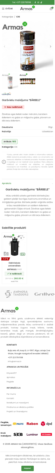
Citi (18, 16)
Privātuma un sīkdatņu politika (20, 407)
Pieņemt (27, 468)
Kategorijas (7, 16)
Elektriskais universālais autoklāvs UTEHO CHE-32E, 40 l (14, 267)
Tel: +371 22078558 (21, 2)
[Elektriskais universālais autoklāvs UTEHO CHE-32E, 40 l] (14, 245)
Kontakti (10, 398)
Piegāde (10, 381)
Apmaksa (11, 377)
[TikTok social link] (41, 2)
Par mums (11, 394)
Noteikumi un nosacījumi (18, 402)
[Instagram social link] (38, 2)
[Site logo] (27, 8)
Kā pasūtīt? (12, 373)
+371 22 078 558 (15, 357)
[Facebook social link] (35, 2)
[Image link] (10, 310)
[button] (4, 46)
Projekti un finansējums (17, 411)
